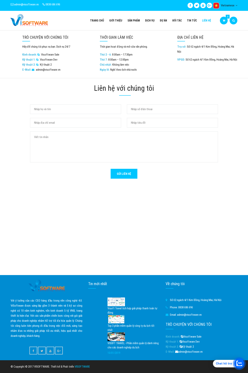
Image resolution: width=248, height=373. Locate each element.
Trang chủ (97, 20)
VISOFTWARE (82, 366)
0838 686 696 (52, 4)
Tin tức (192, 20)
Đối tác (177, 20)
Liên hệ (206, 20)
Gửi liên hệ (124, 174)
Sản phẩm (133, 20)
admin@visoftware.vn (26, 4)
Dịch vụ (150, 20)
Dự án (163, 20)
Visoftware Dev (48, 59)
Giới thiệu (115, 20)
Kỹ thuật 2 (46, 64)
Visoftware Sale (50, 54)
